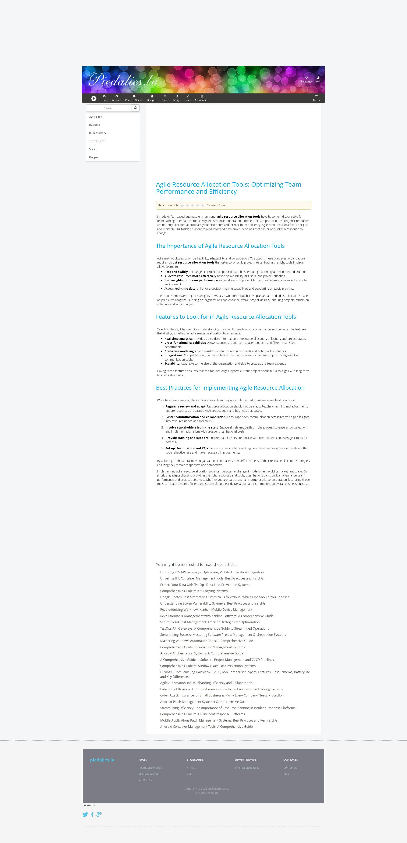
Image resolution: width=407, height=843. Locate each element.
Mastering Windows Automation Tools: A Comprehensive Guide (206, 641)
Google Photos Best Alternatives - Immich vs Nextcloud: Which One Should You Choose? (224, 597)
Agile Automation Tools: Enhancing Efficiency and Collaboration (206, 683)
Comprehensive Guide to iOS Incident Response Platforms (202, 714)
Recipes (93, 157)
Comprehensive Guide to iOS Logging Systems (194, 591)
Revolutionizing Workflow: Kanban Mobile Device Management (206, 609)
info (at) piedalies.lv (247, 768)
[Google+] (100, 812)
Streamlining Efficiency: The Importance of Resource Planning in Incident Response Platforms (227, 708)
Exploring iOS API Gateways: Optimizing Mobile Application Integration (212, 572)
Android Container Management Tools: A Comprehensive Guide (206, 726)
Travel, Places (97, 141)
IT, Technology (97, 133)
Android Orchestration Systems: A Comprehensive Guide (201, 653)
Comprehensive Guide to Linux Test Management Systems (202, 647)
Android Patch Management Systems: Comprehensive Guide (204, 701)
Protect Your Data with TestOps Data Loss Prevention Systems (205, 584)
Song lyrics (145, 779)
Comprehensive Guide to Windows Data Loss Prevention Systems (208, 666)
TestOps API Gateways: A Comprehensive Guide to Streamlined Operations (214, 628)
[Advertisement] (203, 32)
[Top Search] (135, 108)
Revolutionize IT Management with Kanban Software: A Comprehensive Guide (216, 616)
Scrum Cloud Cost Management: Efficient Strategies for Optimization (210, 622)
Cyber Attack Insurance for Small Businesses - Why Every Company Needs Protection (222, 695)
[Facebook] (93, 812)
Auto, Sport (95, 116)
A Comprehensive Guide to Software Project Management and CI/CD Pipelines (217, 659)
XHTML (191, 768)
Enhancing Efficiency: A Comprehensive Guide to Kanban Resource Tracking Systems (221, 689)
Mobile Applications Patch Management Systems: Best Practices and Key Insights (219, 720)
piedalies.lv (102, 760)
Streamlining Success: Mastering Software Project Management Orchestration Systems (223, 634)
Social (92, 149)
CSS (189, 773)
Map (286, 773)
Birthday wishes (148, 773)
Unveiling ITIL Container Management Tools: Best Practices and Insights (212, 578)
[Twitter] (86, 812)
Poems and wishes (150, 768)
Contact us (290, 768)
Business (94, 125)
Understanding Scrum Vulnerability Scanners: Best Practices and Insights (213, 603)
